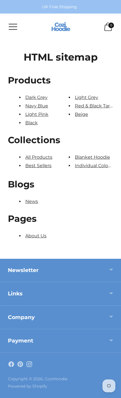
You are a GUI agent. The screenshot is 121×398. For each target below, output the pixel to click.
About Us (35, 235)
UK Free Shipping (59, 6)
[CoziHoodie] (60, 27)
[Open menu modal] (13, 27)
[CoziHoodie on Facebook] (11, 365)
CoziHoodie (56, 378)
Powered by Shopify (27, 386)
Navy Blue (36, 106)
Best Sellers (38, 165)
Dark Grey (36, 97)
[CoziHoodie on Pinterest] (20, 365)
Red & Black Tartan (96, 106)
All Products (38, 157)
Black (31, 122)
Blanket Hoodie (92, 157)
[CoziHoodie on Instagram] (29, 365)
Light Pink (36, 114)
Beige (81, 114)
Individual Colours (95, 165)
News (31, 201)
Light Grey (86, 97)
